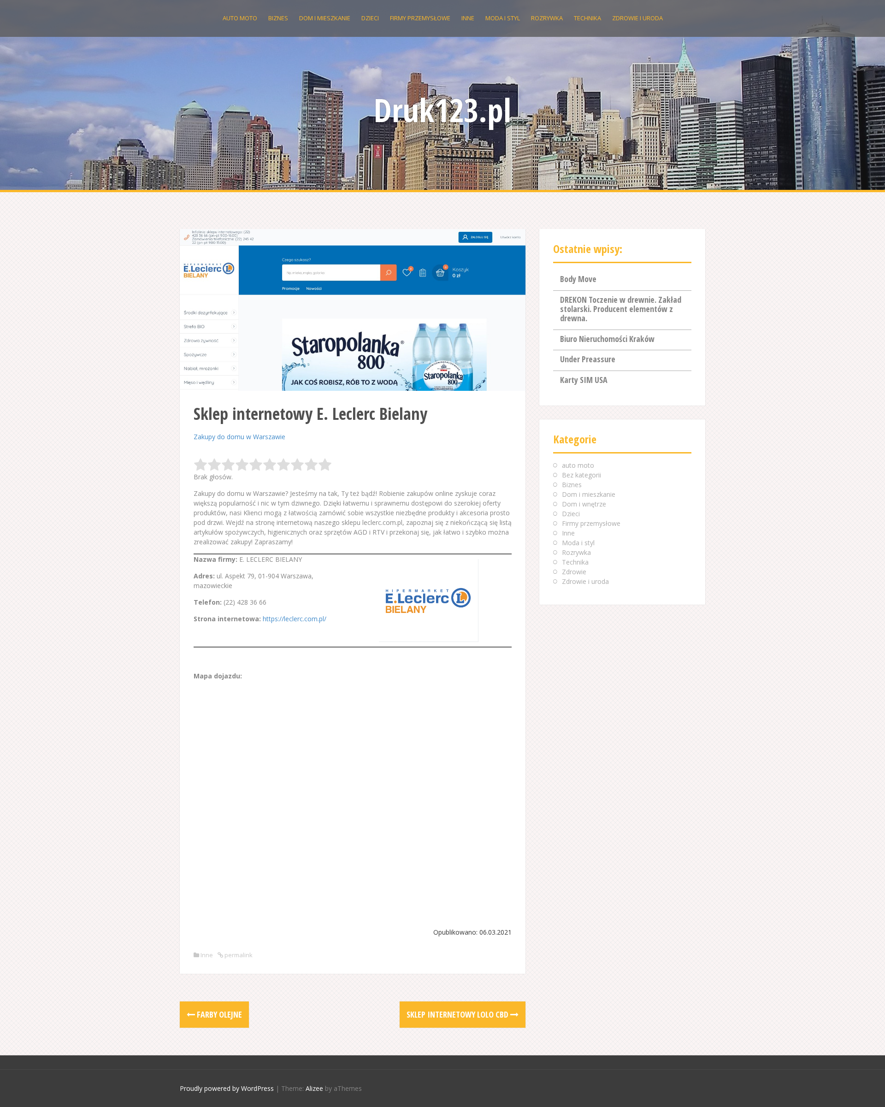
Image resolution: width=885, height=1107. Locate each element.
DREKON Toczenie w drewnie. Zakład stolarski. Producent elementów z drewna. (620, 309)
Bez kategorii (581, 475)
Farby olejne (218, 1014)
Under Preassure (587, 359)
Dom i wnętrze (584, 504)
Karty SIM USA (584, 379)
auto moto (240, 18)
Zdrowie (574, 571)
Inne (467, 18)
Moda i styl (502, 18)
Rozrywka (547, 18)
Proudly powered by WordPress (227, 1088)
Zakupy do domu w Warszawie (239, 436)
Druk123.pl (442, 110)
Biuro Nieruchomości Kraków (607, 338)
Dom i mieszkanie (324, 18)
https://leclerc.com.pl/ (294, 618)
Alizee (314, 1088)
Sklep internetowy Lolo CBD (458, 1014)
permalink (238, 955)
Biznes (278, 18)
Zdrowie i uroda (637, 18)
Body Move (578, 278)
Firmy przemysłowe (420, 18)
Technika (587, 18)
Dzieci (370, 18)
